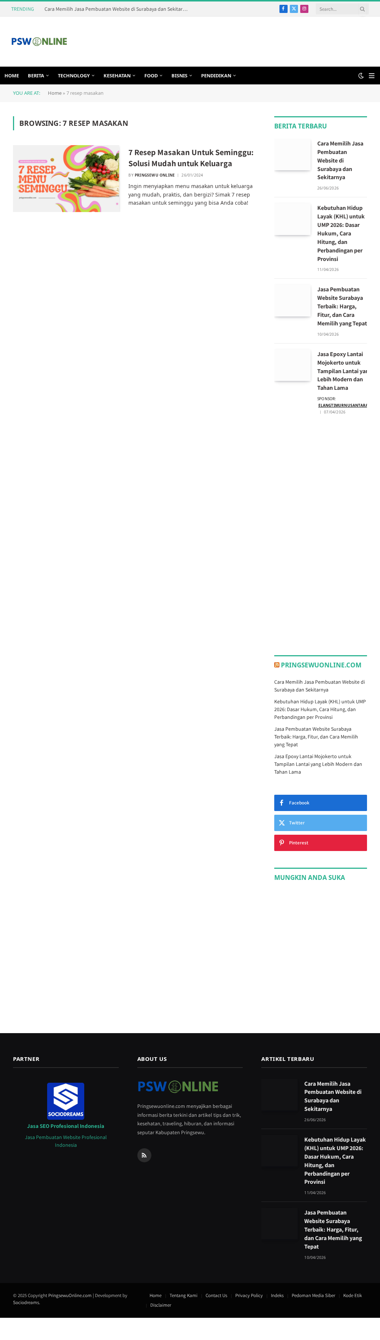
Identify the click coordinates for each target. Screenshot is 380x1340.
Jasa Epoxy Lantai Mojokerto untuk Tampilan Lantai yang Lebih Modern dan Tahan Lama (344, 371)
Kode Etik (352, 1295)
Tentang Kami (183, 1295)
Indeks (277, 1295)
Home (55, 93)
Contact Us (216, 1295)
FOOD (151, 75)
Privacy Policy (249, 1295)
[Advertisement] (234, 40)
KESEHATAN (117, 75)
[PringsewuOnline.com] (39, 42)
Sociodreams (26, 1302)
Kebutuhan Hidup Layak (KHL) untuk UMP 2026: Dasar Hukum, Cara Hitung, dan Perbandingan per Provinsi (341, 233)
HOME (11, 75)
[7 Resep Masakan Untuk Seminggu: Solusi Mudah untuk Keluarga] (66, 178)
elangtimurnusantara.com (348, 405)
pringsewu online (155, 175)
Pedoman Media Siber (313, 1295)
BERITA (36, 75)
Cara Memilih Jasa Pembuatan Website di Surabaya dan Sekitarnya (117, 9)
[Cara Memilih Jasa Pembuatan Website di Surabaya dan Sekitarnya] (292, 154)
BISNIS (179, 75)
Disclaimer (160, 1305)
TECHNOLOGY (74, 75)
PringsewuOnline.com (321, 665)
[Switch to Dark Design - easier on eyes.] (361, 75)
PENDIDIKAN (216, 75)
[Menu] (371, 75)
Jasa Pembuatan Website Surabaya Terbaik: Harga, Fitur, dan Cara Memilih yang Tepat (342, 306)
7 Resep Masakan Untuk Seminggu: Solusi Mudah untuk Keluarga (190, 157)
